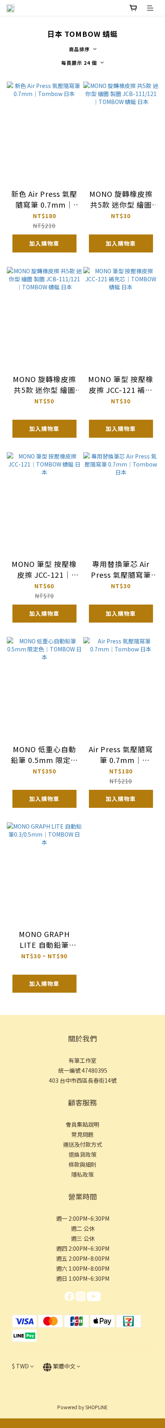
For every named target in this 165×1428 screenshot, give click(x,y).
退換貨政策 (82, 1154)
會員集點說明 (82, 1124)
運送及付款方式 (82, 1144)
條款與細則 (82, 1164)
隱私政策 (82, 1174)
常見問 (79, 1134)
